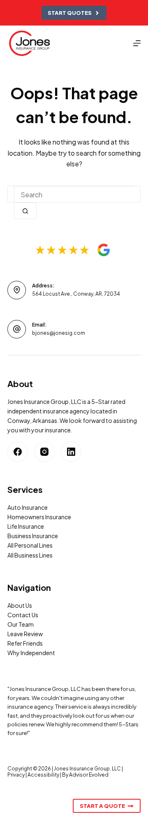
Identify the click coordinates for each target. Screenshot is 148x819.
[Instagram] (44, 451)
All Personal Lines (30, 545)
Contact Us (22, 614)
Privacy (16, 775)
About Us (19, 605)
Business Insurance (32, 535)
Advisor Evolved (89, 775)
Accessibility (43, 775)
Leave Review (25, 633)
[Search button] (25, 211)
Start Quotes (70, 12)
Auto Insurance (27, 507)
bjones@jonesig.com (58, 333)
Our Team (20, 624)
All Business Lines (30, 555)
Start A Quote (102, 806)
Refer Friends (25, 643)
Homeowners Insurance (39, 516)
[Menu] (137, 43)
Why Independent (31, 652)
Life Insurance (25, 526)
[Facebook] (17, 451)
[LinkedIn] (71, 451)
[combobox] (74, 194)
